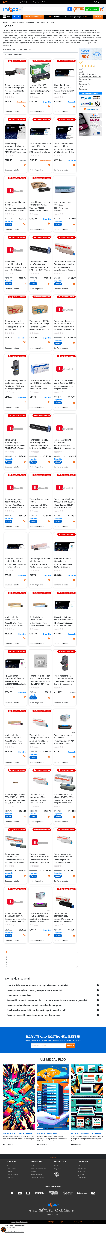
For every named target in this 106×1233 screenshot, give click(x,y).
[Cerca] (69, 9)
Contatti (33, 1166)
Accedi (93, 2)
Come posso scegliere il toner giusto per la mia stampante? (34, 990)
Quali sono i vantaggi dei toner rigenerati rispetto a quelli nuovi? (36, 1010)
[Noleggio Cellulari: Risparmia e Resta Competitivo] (19, 1097)
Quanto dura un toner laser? (20, 995)
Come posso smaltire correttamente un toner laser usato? (33, 1015)
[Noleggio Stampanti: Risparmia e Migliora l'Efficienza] (87, 1097)
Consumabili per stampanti (19, 22)
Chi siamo (57, 1166)
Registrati (99, 2)
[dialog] (3, 1229)
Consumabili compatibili (39, 22)
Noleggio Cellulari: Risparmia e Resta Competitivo (18, 1133)
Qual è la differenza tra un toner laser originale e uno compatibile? (37, 985)
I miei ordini (10, 1177)
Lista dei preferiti (20, 2)
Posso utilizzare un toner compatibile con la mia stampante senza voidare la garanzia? (47, 1000)
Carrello (9, 1172)
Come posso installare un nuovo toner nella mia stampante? (34, 1005)
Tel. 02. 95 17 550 (52, 1214)
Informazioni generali (37, 1177)
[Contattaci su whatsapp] (92, 9)
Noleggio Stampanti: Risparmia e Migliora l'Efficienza (87, 1133)
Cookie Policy (24, 1222)
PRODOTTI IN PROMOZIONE (33, 16)
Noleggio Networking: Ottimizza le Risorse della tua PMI (52, 1133)
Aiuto (29, 2)
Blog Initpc (57, 1169)
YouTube (82, 1172)
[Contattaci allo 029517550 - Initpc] (78, 9)
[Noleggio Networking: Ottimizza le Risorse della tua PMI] (53, 1097)
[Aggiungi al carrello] (24, 106)
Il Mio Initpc (9, 2)
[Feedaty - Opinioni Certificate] (56, 1174)
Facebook (82, 1166)
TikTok (81, 1174)
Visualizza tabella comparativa (14, 1232)
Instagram (82, 1169)
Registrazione (11, 1166)
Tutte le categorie (36, 1174)
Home (5, 22)
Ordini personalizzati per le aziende (39, 1170)
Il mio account (11, 1169)
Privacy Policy (15, 1222)
